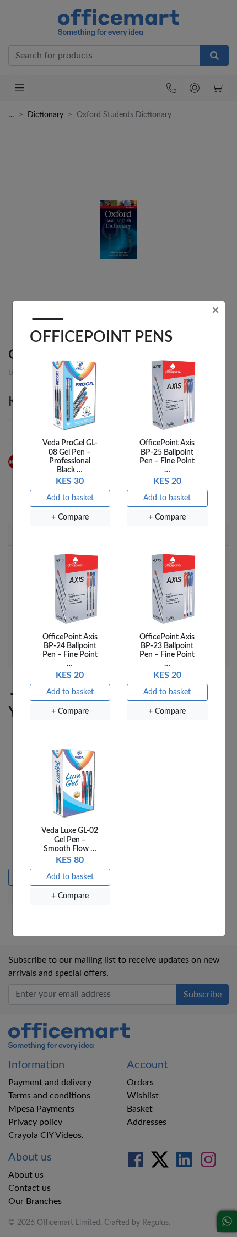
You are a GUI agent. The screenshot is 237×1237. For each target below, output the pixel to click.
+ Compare (70, 517)
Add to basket (70, 498)
